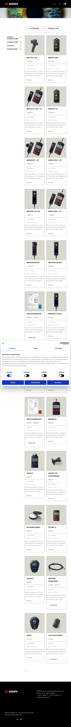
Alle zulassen (58, 382)
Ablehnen (13, 382)
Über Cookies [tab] (58, 348)
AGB (13, 715)
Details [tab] (35, 348)
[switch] (26, 375)
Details (30, 80)
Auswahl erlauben (35, 382)
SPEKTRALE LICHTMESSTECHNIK (12, 37)
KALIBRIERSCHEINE (12, 49)
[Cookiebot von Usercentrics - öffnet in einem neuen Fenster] (61, 343)
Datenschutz (18, 715)
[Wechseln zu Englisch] (21, 719)
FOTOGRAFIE (10, 45)
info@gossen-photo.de (43, 697)
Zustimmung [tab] (12, 348)
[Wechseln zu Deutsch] (17, 719)
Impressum (8, 715)
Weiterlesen (31, 337)
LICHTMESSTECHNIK (12, 42)
